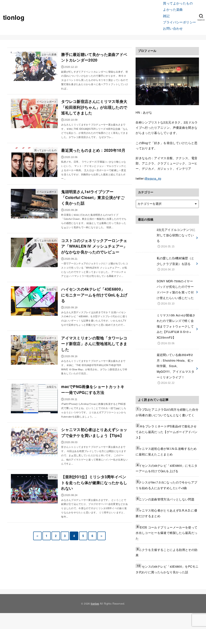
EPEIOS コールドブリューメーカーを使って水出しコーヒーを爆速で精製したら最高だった (166, 532)
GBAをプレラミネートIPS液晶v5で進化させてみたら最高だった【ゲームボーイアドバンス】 (166, 431)
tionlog (13, 17)
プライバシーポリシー (179, 22)
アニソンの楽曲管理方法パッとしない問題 (165, 499)
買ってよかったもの (178, 3)
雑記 (166, 15)
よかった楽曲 (173, 9)
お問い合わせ (173, 28)
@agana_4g (153, 178)
